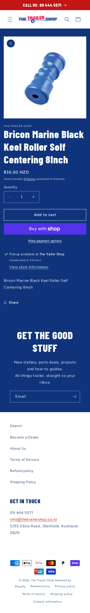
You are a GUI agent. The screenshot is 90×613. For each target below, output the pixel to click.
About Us (18, 448)
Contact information (47, 601)
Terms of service (33, 594)
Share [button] (14, 302)
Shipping (29, 178)
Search (16, 426)
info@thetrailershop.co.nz (33, 519)
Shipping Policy (23, 482)
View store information (28, 267)
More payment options (45, 241)
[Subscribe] (74, 396)
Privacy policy (65, 586)
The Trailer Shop (42, 580)
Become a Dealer (24, 437)
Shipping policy (61, 594)
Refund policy (22, 471)
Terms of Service (24, 460)
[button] (10, 19)
